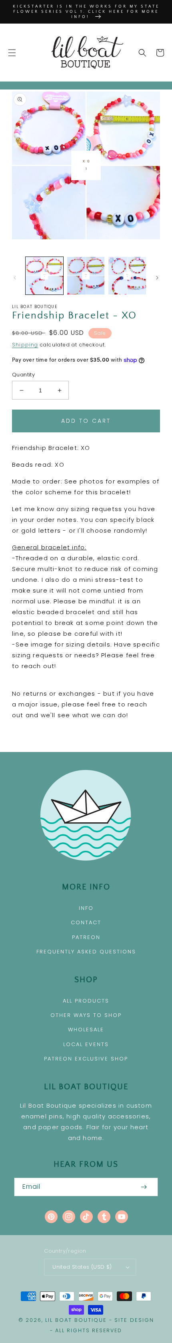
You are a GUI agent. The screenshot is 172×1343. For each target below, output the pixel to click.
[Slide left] (15, 278)
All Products (86, 1001)
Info (86, 908)
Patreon (86, 937)
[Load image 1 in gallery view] (44, 275)
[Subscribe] (144, 1187)
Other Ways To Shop (86, 1015)
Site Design (134, 1320)
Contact (86, 922)
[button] (12, 53)
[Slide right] (157, 278)
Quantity (23, 374)
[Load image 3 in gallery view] (127, 275)
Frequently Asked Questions (86, 951)
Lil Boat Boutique (76, 1320)
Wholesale (86, 1029)
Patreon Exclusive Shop (86, 1058)
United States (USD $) (82, 1267)
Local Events (86, 1044)
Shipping (25, 344)
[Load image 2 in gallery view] (86, 275)
